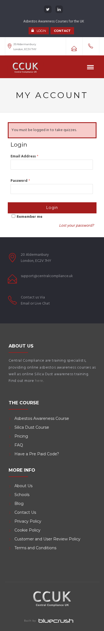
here (39, 381)
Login (52, 207)
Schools (21, 494)
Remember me (29, 217)
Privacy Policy (27, 521)
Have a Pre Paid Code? (36, 453)
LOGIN (41, 31)
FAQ (18, 445)
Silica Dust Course (31, 427)
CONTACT (62, 31)
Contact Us (25, 512)
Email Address (24, 156)
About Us (23, 485)
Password (20, 181)
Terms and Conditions (35, 547)
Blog (19, 503)
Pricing (21, 436)
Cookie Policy (27, 530)
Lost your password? (76, 226)
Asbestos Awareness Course (41, 418)
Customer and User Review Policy (48, 539)
